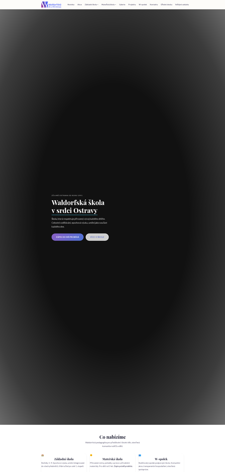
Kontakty (154, 5)
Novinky (71, 5)
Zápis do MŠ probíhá (67, 237)
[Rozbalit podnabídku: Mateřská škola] (115, 4)
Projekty (132, 5)
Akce (79, 5)
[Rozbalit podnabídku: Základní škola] (98, 4)
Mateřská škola (108, 5)
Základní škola (91, 5)
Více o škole (97, 237)
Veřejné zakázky (182, 5)
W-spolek (143, 5)
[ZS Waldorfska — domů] (51, 4)
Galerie (122, 5)
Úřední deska (166, 5)
